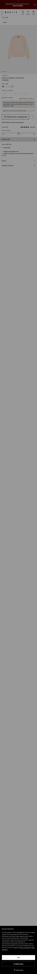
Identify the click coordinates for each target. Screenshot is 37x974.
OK (18, 957)
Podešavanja (18, 964)
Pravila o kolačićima (25, 947)
